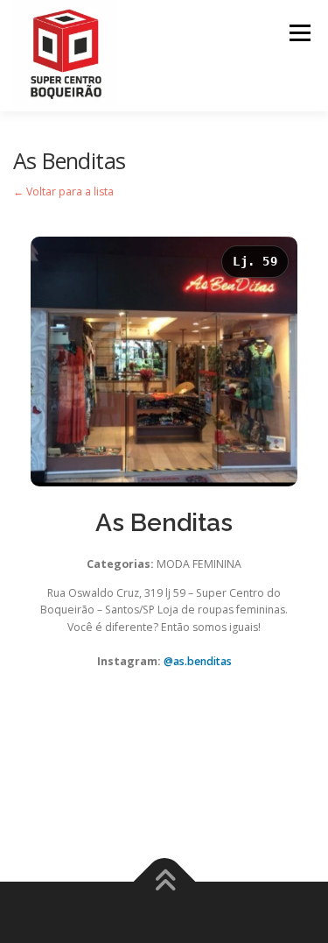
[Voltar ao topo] (164, 882)
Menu (298, 32)
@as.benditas (198, 661)
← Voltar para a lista (63, 191)
